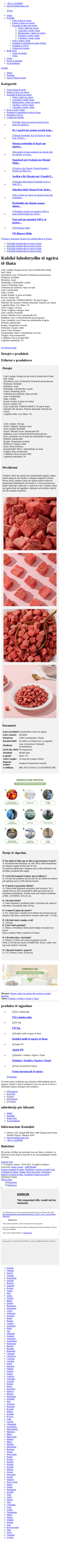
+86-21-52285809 (15, 3)
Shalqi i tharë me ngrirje (29, 1172)
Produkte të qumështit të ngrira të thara (29, 43)
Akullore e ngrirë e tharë (28, 35)
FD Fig (16, 1028)
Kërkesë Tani (7, 1162)
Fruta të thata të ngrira (22, 20)
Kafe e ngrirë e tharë (21, 40)
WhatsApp (12, 1182)
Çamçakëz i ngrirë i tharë (29, 30)
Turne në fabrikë (19, 53)
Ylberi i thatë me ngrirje (28, 28)
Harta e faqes (17, 1167)
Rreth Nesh (12, 51)
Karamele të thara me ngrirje (24, 25)
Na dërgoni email (8, 348)
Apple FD (17, 1049)
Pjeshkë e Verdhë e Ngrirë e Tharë (23, 998)
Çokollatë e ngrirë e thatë (29, 38)
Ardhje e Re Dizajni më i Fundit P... (32, 176)
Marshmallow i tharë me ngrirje (31, 33)
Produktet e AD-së (20, 45)
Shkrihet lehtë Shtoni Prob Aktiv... (32, 189)
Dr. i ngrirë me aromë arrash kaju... (32, 130)
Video (15, 56)
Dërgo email (6, 1179)
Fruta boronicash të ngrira (27, 1071)
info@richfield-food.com (18, 6)
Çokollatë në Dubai (9, 1172)
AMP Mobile (30, 1167)
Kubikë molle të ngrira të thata (30, 1038)
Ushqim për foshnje (21, 48)
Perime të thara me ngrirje (23, 23)
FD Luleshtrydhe (22, 1017)
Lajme (9, 58)
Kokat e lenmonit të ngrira (12, 1169)
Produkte (11, 18)
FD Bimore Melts (22, 233)
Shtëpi (9, 15)
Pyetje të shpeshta (14, 61)
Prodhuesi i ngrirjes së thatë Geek (40, 1169)
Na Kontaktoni (13, 63)
